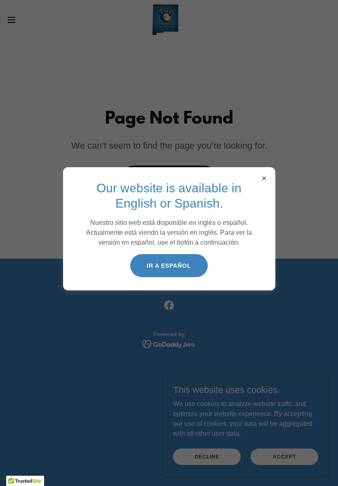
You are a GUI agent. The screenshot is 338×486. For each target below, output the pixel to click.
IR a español (169, 265)
